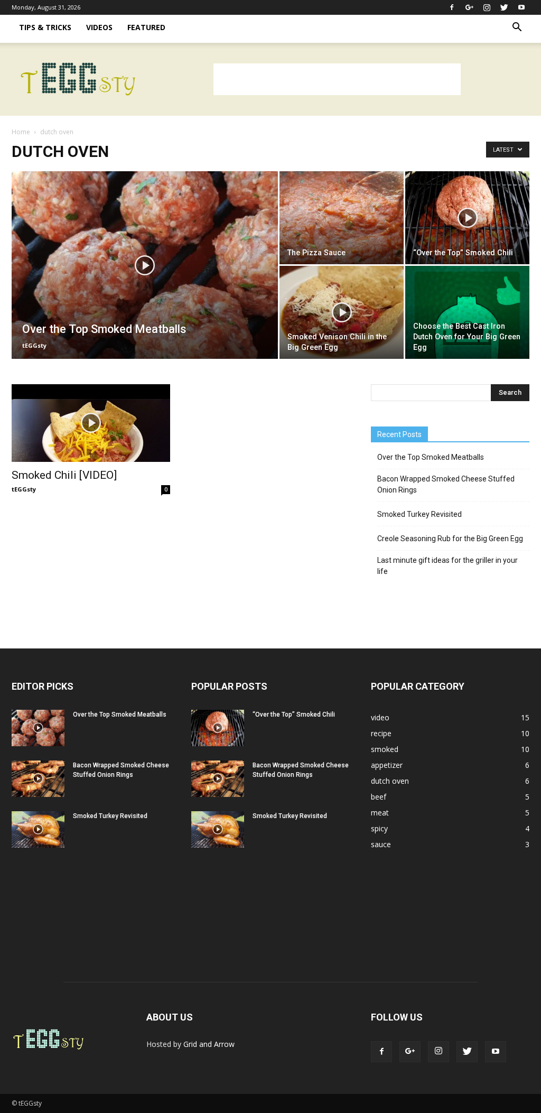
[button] (516, 28)
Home (21, 131)
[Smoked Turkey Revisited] (38, 829)
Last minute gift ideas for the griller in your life (447, 566)
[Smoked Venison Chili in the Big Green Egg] (341, 312)
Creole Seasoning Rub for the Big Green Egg (450, 538)
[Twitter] (504, 7)
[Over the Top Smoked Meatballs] (145, 286)
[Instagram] (487, 7)
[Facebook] (452, 7)
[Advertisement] (337, 79)
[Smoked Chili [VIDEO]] (91, 423)
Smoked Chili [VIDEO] (64, 475)
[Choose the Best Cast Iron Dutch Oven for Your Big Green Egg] (467, 312)
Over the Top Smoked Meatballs (430, 457)
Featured (146, 27)
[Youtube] (521, 7)
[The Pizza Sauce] (341, 217)
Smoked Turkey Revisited (419, 514)
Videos (99, 27)
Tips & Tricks (45, 27)
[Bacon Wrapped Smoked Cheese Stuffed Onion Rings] (38, 778)
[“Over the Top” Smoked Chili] (467, 217)
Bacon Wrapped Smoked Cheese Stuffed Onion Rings (446, 484)
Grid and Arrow (209, 1044)
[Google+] (469, 7)
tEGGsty (34, 345)
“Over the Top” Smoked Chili (294, 714)
